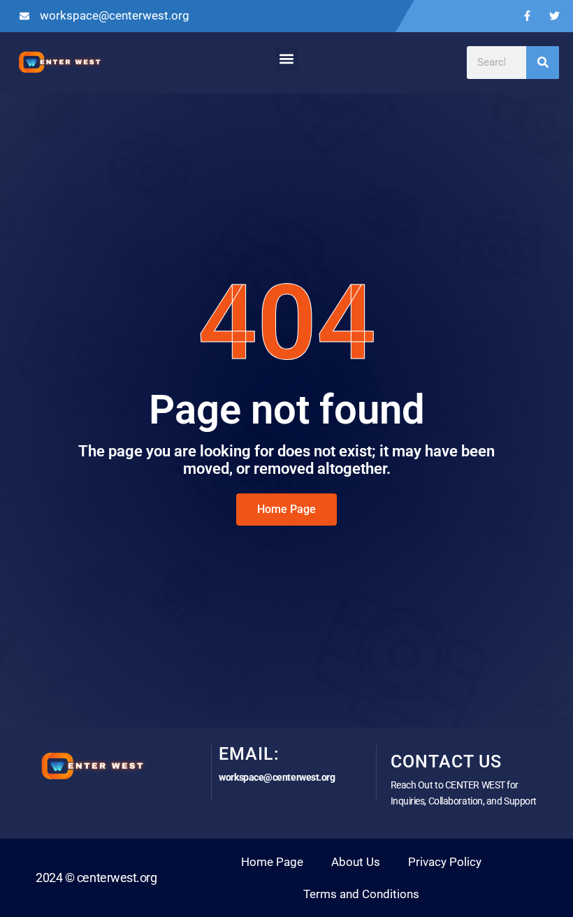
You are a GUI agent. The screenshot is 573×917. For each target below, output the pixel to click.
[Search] (542, 62)
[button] (286, 59)
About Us (355, 862)
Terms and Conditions (361, 894)
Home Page (272, 862)
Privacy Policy (444, 862)
